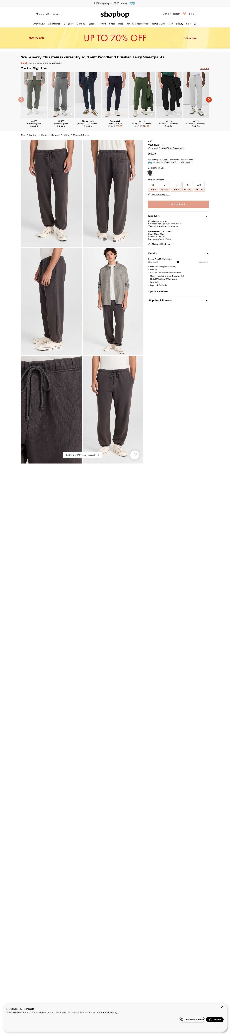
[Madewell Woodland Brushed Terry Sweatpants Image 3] (113, 301)
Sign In (24, 62)
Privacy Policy (110, 1012)
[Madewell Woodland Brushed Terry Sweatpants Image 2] (51, 301)
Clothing (33, 135)
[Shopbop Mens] (115, 14)
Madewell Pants (81, 135)
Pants (44, 135)
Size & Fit (153, 215)
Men (23, 135)
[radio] (153, 187)
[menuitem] (40, 13)
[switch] (43, 114)
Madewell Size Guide (160, 195)
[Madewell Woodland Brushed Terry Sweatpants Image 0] (51, 193)
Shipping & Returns (160, 300)
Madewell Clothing (60, 135)
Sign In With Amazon (183, 162)
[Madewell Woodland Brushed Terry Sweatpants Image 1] (113, 193)
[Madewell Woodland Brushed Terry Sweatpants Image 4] (51, 409)
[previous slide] (21, 99)
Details (152, 253)
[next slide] (208, 99)
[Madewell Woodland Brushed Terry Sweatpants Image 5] (113, 409)
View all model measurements (163, 226)
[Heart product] (134, 455)
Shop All (204, 68)
